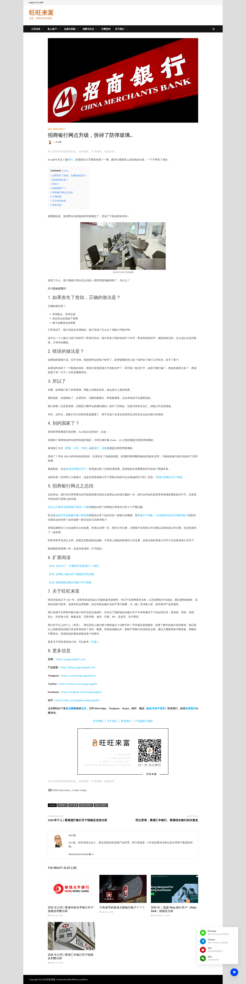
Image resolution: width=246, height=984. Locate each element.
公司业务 (35, 28)
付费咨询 (105, 28)
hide (65, 170)
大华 (76, 448)
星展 (68, 448)
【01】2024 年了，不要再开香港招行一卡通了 (74, 566)
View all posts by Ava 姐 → (81, 854)
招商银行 (62, 805)
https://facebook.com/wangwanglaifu (81, 692)
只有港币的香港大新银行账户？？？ (122, 907)
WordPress (73, 979)
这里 (83, 708)
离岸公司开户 (59, 129)
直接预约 (190, 708)
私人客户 (52, 28)
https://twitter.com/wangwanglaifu (78, 683)
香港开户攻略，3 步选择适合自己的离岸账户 (163, 515)
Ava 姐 (58, 142)
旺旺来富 (41, 13)
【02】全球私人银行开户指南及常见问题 (71, 574)
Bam (85, 979)
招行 (70, 159)
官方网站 (98, 721)
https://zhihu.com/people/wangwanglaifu (78, 700)
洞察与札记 (88, 28)
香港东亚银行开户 (76, 469)
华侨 (83, 448)
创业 (50, 129)
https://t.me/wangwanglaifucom (78, 675)
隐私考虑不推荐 (156, 708)
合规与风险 (69, 28)
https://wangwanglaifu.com (71, 659)
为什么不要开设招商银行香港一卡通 (68, 507)
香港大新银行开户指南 (169, 477)
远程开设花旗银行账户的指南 (72, 515)
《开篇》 (94, 641)
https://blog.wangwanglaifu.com (78, 667)
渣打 (96, 448)
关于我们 (119, 28)
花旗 (104, 448)
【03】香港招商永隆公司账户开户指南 (69, 582)
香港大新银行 (101, 805)
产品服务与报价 (144, 721)
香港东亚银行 (86, 805)
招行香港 (73, 805)
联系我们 (126, 721)
